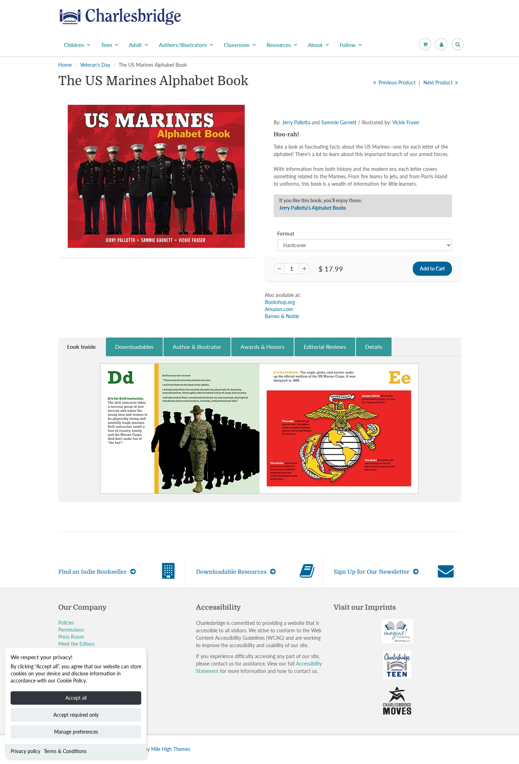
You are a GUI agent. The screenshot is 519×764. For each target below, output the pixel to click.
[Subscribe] (358, 136)
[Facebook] (312, 159)
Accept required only (76, 715)
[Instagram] (347, 159)
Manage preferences (76, 732)
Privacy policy (25, 751)
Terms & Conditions (65, 751)
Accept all (75, 698)
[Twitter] (295, 159)
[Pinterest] (329, 159)
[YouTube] (364, 159)
